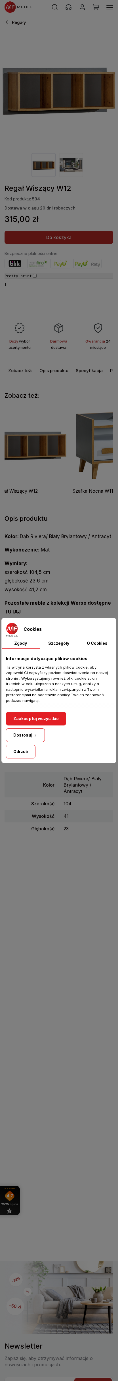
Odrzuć (20, 751)
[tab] (20, 370)
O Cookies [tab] (97, 643)
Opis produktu (53, 370)
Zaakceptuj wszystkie (36, 718)
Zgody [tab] (20, 643)
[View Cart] (96, 7)
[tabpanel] (43, 165)
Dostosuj (23, 735)
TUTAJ (13, 612)
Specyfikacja (89, 370)
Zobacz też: (20, 370)
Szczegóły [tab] (58, 643)
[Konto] (82, 7)
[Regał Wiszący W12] (59, 89)
